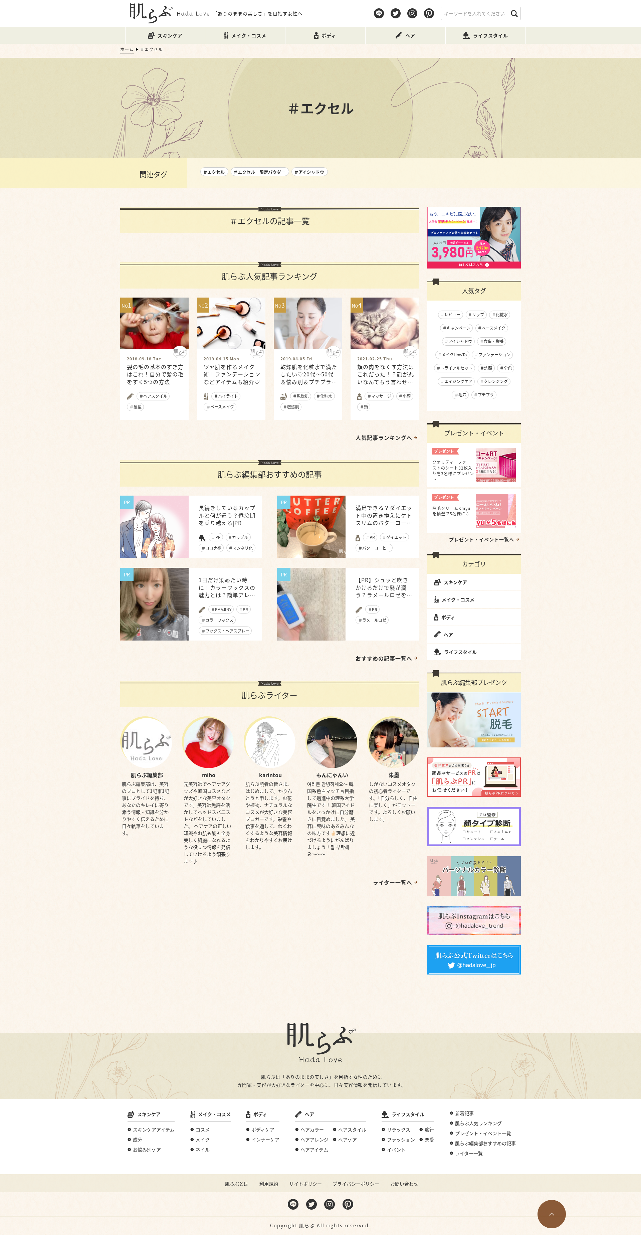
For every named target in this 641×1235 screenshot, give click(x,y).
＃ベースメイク (491, 328)
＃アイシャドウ (309, 172)
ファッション (401, 1139)
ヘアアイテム (314, 1149)
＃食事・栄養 (492, 341)
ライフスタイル (460, 652)
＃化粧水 (500, 314)
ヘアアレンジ (314, 1139)
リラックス (398, 1129)
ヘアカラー (312, 1129)
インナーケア (265, 1139)
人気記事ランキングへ (384, 437)
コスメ (203, 1129)
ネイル (203, 1149)
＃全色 (506, 368)
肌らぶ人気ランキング (478, 1123)
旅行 (429, 1129)
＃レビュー (450, 314)
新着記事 (464, 1113)
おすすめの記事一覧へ (384, 658)
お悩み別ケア (147, 1149)
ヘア (448, 634)
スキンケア (455, 582)
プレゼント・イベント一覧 (483, 1133)
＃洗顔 (486, 368)
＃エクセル (214, 172)
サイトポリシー (305, 1183)
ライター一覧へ (392, 882)
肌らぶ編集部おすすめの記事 (485, 1143)
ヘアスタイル (352, 1129)
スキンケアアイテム (154, 1129)
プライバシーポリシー (356, 1183)
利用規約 (268, 1183)
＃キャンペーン (456, 328)
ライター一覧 (469, 1153)
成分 (137, 1139)
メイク (203, 1139)
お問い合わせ (404, 1183)
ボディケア (262, 1129)
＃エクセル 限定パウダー (259, 172)
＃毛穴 (460, 394)
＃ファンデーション (492, 354)
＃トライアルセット (454, 368)
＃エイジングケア (456, 381)
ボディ (448, 617)
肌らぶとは (236, 1183)
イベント (396, 1149)
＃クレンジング (494, 381)
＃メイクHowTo (452, 354)
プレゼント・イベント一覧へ (481, 539)
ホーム (127, 49)
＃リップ (476, 314)
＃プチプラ (484, 394)
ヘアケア (347, 1139)
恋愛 (429, 1139)
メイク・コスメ (458, 599)
